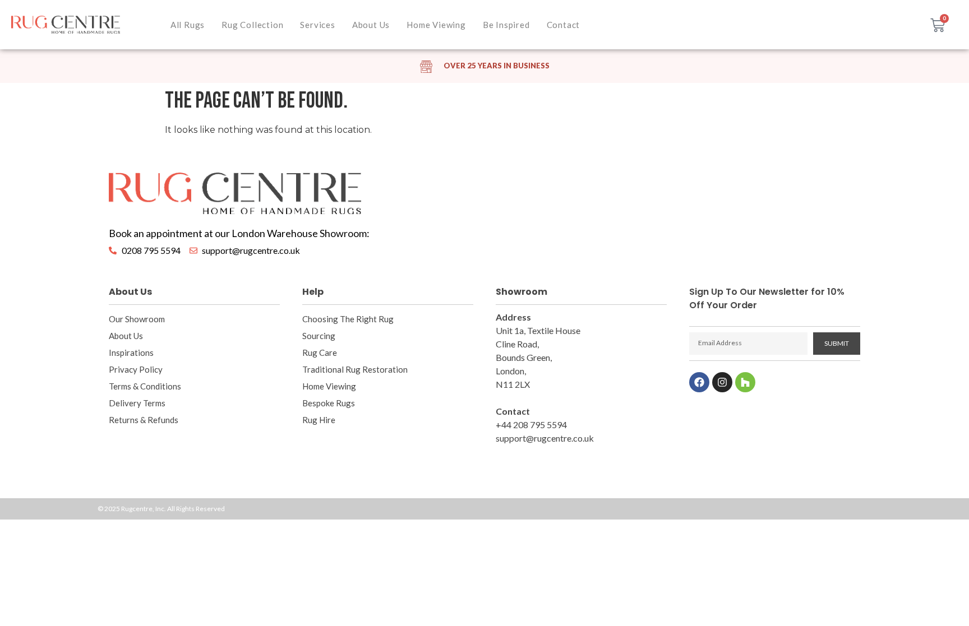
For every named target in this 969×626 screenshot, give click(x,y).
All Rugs (187, 25)
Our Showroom (137, 319)
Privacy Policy (136, 369)
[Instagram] (722, 382)
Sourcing (318, 336)
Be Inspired (506, 25)
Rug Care (319, 352)
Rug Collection (252, 25)
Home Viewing (436, 25)
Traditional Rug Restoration (355, 369)
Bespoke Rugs (328, 403)
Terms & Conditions (145, 386)
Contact (563, 25)
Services (317, 25)
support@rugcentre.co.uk (545, 438)
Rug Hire (318, 420)
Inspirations (131, 352)
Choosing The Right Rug (348, 319)
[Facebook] (699, 382)
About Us (371, 25)
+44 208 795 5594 (531, 424)
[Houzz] (745, 382)
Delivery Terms (137, 403)
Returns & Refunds (143, 420)
